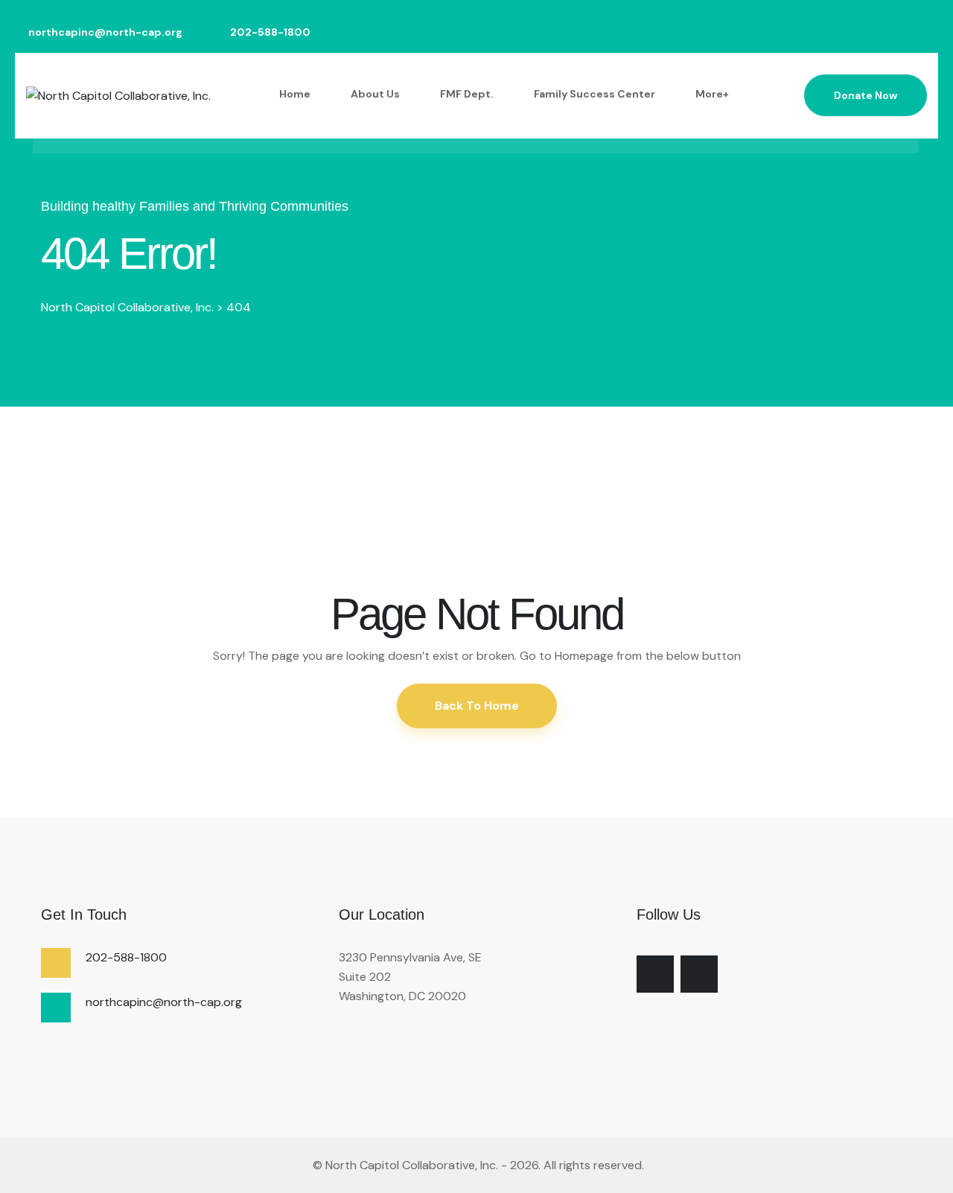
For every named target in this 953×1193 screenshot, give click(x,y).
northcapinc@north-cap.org (105, 32)
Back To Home (477, 705)
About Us (375, 94)
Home (294, 94)
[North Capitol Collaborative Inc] (311, 1165)
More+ (712, 94)
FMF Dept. (467, 94)
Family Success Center (594, 94)
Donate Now (865, 95)
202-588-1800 (270, 32)
